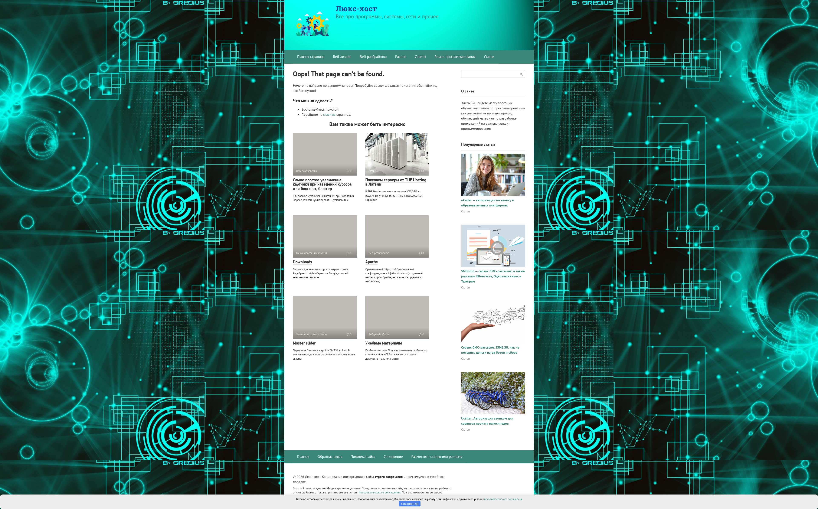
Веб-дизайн (342, 56)
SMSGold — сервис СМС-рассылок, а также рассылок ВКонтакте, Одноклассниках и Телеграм (493, 276)
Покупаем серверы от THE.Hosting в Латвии (395, 182)
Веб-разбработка (373, 56)
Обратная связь (330, 456)
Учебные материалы (383, 343)
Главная (303, 456)
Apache (371, 261)
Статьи (489, 56)
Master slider (304, 343)
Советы (420, 56)
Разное (400, 56)
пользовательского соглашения (379, 492)
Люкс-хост (356, 8)
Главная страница (310, 56)
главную (329, 114)
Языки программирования (455, 56)
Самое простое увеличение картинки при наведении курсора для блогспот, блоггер (322, 184)
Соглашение (393, 456)
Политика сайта (363, 456)
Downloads (302, 261)
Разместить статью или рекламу (436, 456)
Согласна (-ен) (409, 504)
